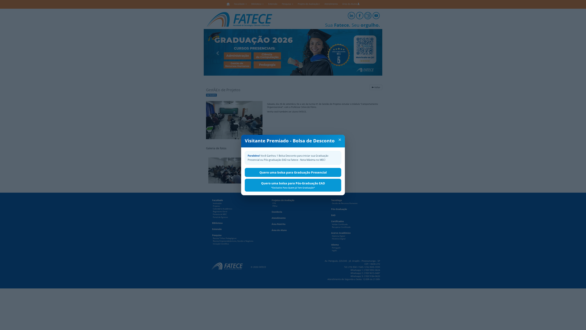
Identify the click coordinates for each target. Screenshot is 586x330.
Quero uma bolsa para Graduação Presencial (293, 172)
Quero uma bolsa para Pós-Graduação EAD (293, 185)
